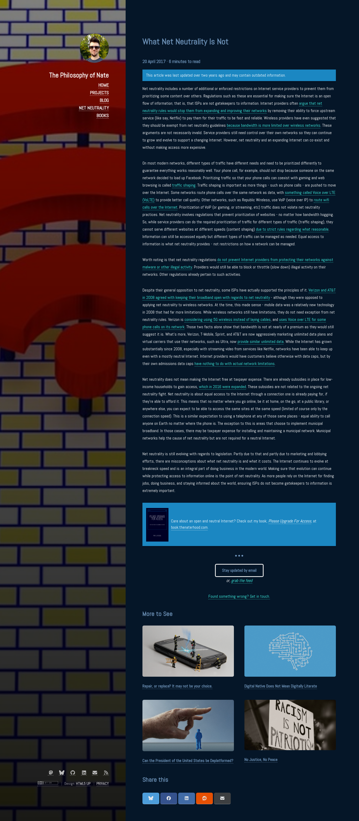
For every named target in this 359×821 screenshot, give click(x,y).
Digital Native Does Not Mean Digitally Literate (280, 686)
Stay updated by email (239, 570)
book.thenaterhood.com (189, 527)
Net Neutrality (94, 108)
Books (102, 115)
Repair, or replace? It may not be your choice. (177, 686)
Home (103, 85)
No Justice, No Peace (261, 759)
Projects (99, 93)
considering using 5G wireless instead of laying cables (227, 319)
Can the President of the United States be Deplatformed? (187, 760)
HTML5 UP (83, 783)
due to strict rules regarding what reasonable (292, 229)
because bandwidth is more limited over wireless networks (273, 125)
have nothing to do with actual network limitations (234, 363)
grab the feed (241, 580)
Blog (104, 100)
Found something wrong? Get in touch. (239, 596)
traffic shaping (184, 185)
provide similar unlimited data (261, 341)
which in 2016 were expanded (222, 386)
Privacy (102, 783)
